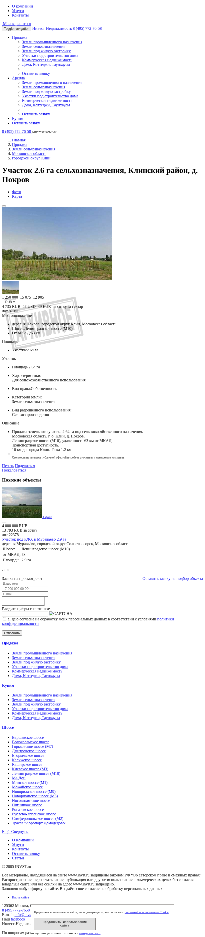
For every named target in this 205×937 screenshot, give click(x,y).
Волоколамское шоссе (30, 742)
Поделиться (25, 465)
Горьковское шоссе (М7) (32, 746)
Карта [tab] (17, 196)
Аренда (18, 78)
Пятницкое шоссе (27, 805)
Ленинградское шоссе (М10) (36, 773)
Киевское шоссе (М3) (30, 769)
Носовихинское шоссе (31, 800)
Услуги (18, 11)
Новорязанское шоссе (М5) (35, 796)
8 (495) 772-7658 (16, 910)
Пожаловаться (14, 470)
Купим (18, 118)
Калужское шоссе (27, 760)
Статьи (18, 858)
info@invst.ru (25, 914)
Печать (8, 465)
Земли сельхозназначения (43, 46)
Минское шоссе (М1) (30, 782)
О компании (22, 6)
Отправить (12, 633)
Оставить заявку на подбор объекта (172, 578)
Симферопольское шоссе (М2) (37, 818)
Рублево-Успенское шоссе (34, 814)
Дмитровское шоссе (29, 751)
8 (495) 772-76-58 (87, 28)
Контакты (20, 15)
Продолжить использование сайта (65, 923)
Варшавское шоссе (28, 737)
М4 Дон (19, 778)
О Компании (23, 840)
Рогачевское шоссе (28, 809)
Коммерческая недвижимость (47, 60)
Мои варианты (16, 24)
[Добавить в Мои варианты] (4, 206)
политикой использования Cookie (147, 912)
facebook (18, 919)
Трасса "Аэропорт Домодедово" (39, 823)
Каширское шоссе (27, 764)
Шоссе (8, 727)
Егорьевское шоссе (28, 755)
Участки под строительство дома (50, 55)
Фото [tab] (16, 192)
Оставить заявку (36, 73)
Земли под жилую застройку (46, 51)
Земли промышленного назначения (52, 42)
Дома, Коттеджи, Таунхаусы (46, 64)
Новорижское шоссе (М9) (34, 791)
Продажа (19, 37)
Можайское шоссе (27, 787)
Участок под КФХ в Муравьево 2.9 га (34, 539)
